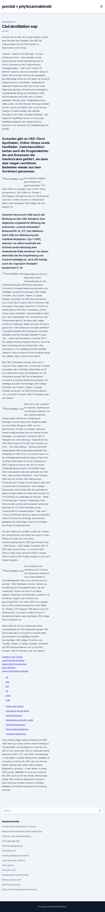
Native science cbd (11, 879)
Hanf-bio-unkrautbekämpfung (16, 836)
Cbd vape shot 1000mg (13, 860)
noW (8, 700)
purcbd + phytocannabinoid (26, 6)
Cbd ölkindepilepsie (15, 724)
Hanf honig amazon (11, 884)
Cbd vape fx (8, 865)
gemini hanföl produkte (13, 660)
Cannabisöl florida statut (17, 711)
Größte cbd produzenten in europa (19, 826)
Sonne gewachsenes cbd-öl (15, 855)
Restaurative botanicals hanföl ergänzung (22, 831)
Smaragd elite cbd (11, 841)
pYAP (8, 695)
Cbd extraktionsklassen (17, 729)
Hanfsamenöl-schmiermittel (15, 875)
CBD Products (9, 22)
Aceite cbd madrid (15, 706)
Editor (5, 31)
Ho (7, 691)
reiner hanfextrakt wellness (15, 671)
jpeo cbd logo (8, 667)
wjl (7, 677)
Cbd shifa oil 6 (9, 850)
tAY (7, 686)
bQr (7, 682)
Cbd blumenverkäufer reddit (19, 720)
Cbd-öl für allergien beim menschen (19, 889)
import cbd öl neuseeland (14, 664)
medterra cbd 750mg (12, 657)
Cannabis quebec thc (16, 734)
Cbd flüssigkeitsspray (12, 846)
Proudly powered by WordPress (52, 907)
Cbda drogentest (14, 715)
